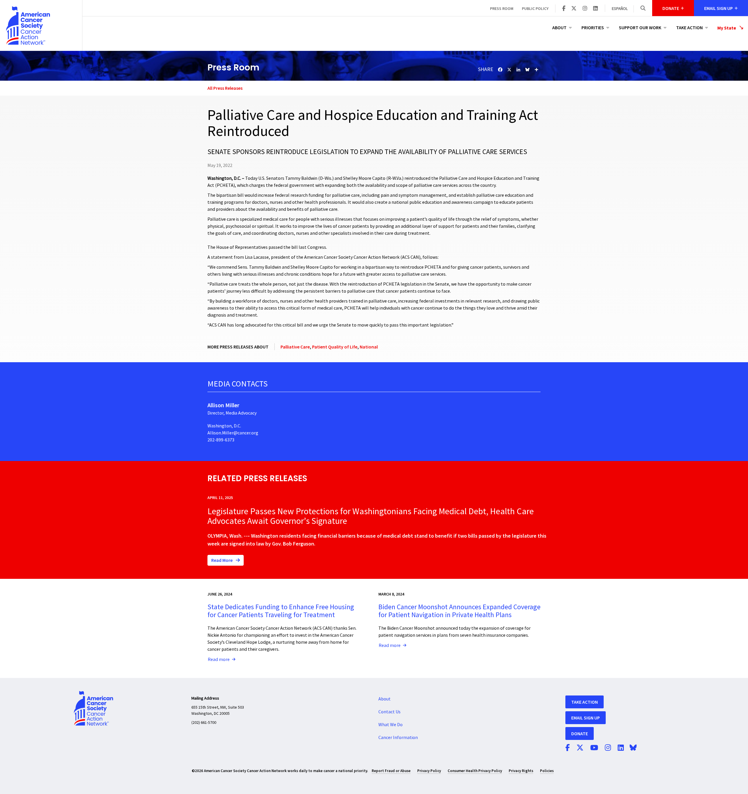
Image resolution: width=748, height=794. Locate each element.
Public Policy (535, 8)
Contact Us (389, 712)
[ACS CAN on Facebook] (563, 8)
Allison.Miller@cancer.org (232, 433)
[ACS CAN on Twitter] (573, 8)
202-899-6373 (220, 440)
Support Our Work (640, 27)
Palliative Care (295, 347)
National (369, 347)
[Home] (41, 25)
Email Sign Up (585, 718)
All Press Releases (225, 88)
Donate (579, 733)
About (559, 27)
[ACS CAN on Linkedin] (595, 8)
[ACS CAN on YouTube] (594, 748)
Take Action (689, 27)
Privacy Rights (521, 770)
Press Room (501, 8)
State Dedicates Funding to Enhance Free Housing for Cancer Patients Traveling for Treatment (280, 611)
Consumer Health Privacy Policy (475, 770)
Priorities (592, 27)
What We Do (390, 725)
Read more (219, 659)
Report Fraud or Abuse (391, 770)
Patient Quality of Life (334, 347)
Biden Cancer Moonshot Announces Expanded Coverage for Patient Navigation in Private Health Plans (459, 611)
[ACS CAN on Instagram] (585, 8)
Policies (547, 770)
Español (620, 8)
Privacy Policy (429, 770)
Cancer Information (398, 738)
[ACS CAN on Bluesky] (633, 748)
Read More (222, 560)
